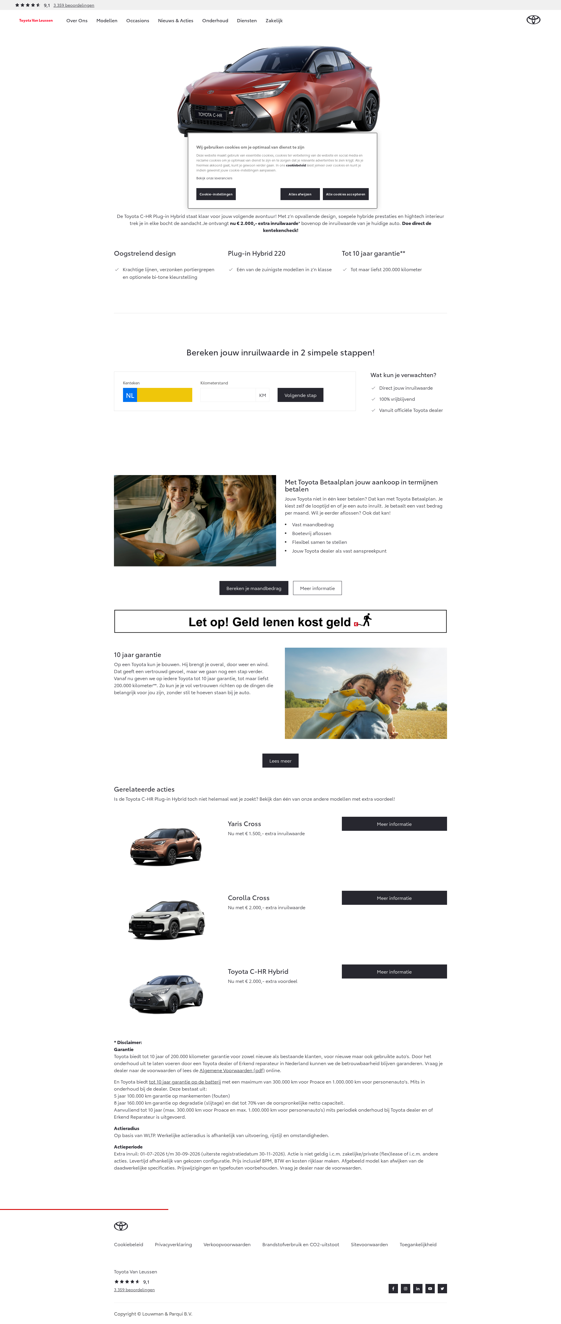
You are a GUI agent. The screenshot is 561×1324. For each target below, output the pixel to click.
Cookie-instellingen (216, 194)
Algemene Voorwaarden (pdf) (232, 1070)
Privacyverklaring (173, 1244)
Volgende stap (300, 394)
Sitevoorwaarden (369, 1244)
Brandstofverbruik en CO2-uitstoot (300, 1244)
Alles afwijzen (300, 194)
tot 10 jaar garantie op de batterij (185, 1081)
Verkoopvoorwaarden (227, 1244)
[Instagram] (405, 1288)
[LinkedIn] (418, 1288)
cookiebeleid (296, 165)
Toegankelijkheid (418, 1244)
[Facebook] (393, 1288)
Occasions (137, 20)
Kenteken (131, 382)
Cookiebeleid (128, 1244)
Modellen (106, 20)
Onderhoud (215, 20)
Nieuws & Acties (175, 20)
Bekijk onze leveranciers (214, 178)
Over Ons (77, 20)
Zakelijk (274, 20)
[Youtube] (430, 1288)
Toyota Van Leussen (36, 20)
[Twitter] (442, 1288)
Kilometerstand (214, 382)
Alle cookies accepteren (346, 194)
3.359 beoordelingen (73, 5)
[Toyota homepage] (534, 20)
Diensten (247, 20)
